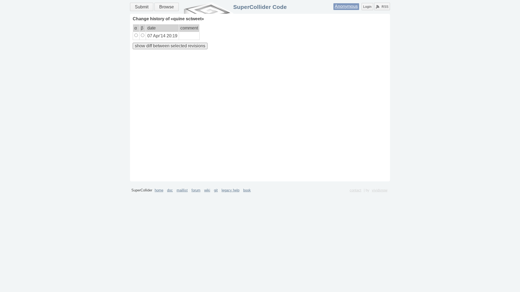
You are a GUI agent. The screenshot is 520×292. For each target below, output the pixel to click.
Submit (141, 7)
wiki (207, 190)
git (216, 190)
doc (170, 190)
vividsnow (379, 190)
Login (367, 7)
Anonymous (346, 6)
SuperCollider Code (260, 7)
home (159, 190)
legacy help (230, 190)
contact (355, 190)
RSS (385, 7)
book (247, 190)
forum (195, 190)
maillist (182, 190)
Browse (166, 7)
